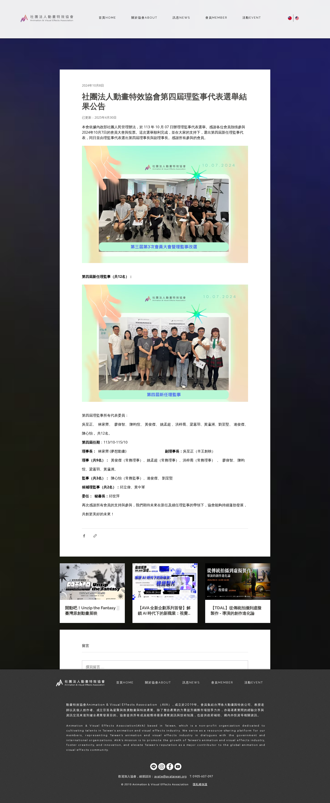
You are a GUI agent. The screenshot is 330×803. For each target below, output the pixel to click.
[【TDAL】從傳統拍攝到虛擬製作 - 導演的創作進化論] (237, 581)
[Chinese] (289, 18)
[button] (144, 17)
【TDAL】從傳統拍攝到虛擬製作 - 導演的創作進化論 (236, 610)
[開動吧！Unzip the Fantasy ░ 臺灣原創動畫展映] (92, 581)
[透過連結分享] (95, 536)
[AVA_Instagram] (161, 766)
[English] (296, 18)
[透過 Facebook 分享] (84, 536)
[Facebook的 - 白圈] (169, 766)
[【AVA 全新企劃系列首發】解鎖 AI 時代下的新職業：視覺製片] (165, 581)
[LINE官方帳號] (153, 766)
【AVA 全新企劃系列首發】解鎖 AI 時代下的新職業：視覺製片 (165, 610)
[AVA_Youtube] (177, 766)
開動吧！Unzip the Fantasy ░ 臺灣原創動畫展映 (92, 610)
